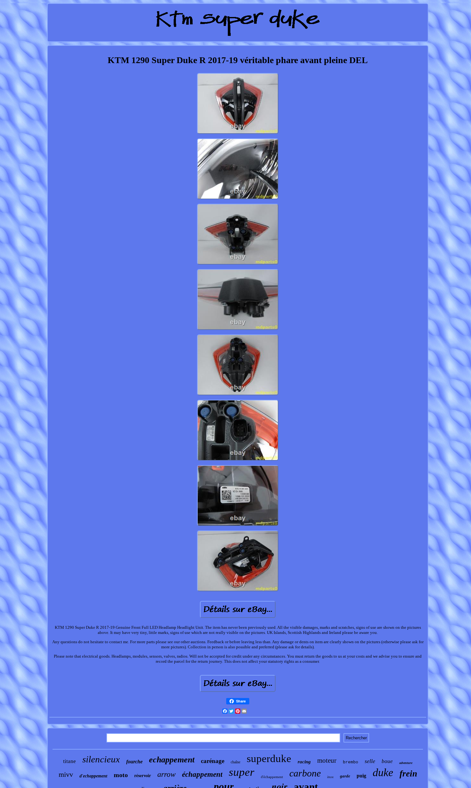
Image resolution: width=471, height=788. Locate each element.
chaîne (235, 762)
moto (121, 774)
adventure (405, 763)
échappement (202, 774)
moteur (326, 760)
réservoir (142, 775)
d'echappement (93, 776)
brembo (350, 762)
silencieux (101, 759)
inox (330, 777)
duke (383, 772)
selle (370, 761)
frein (408, 773)
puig (361, 775)
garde (345, 776)
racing (304, 761)
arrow (166, 774)
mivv (66, 774)
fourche (134, 761)
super (241, 772)
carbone (305, 773)
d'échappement (272, 777)
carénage (212, 761)
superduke (269, 758)
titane (69, 761)
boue (387, 761)
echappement (171, 759)
